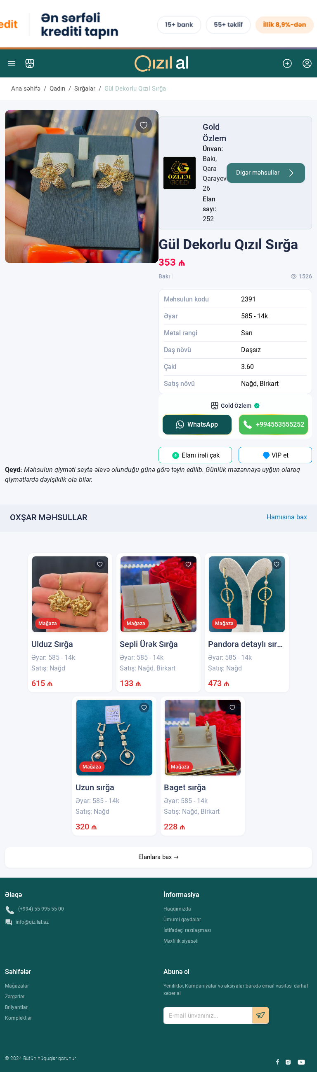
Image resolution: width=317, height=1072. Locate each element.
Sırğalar (84, 88)
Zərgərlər (14, 997)
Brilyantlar (16, 1007)
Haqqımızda (177, 909)
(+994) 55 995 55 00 (41, 909)
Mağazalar (17, 986)
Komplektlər (18, 1018)
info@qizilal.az (32, 922)
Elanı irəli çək (200, 455)
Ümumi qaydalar (182, 920)
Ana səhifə (25, 88)
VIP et (279, 455)
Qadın (57, 88)
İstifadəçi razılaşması (187, 930)
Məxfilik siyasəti (181, 941)
